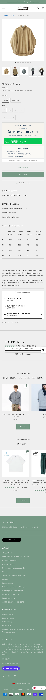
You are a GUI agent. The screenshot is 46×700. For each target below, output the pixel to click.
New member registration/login (13, 568)
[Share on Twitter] (12, 322)
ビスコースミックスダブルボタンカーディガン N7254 (15, 415)
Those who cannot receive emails (14, 575)
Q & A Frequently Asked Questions (14, 587)
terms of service (8, 618)
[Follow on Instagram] (9, 676)
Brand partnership (8, 598)
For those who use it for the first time (15, 557)
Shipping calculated (17, 90)
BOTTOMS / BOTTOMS (31, 377)
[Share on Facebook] (9, 322)
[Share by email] (18, 322)
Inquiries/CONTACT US (10, 594)
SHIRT (13, 15)
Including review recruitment (12, 591)
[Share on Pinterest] (15, 322)
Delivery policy (7, 614)
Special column (7, 583)
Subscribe (12, 540)
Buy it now (23, 175)
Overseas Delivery (8, 564)
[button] (6, 71)
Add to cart (23, 168)
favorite (5, 579)
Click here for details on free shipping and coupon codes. (23, 2)
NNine (6, 15)
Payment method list (9, 560)
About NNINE (7, 553)
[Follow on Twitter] (3, 676)
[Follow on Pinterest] (15, 676)
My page (5, 572)
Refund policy (7, 622)
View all (23, 427)
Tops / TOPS (9, 377)
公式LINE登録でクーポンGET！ (13, 602)
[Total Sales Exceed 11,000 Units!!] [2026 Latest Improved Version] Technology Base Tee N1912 (16, 482)
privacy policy (7, 625)
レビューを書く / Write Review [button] (23, 349)
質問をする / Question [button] (23, 354)
